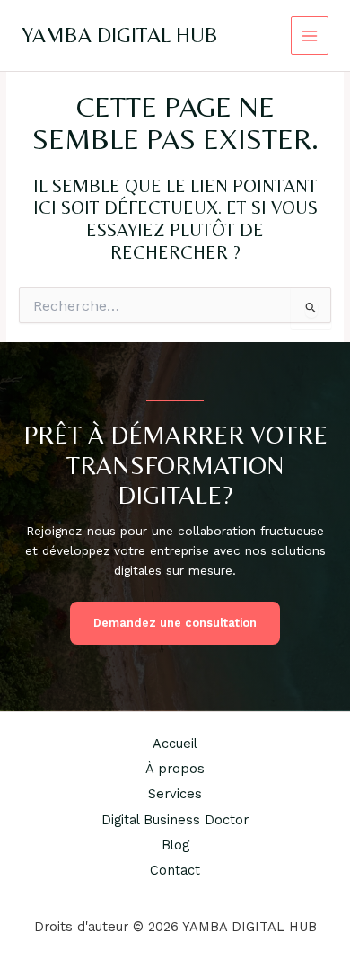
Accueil (175, 743)
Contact (175, 870)
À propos (175, 769)
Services (175, 794)
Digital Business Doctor (175, 820)
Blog (175, 845)
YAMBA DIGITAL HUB (120, 34)
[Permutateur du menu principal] (310, 35)
